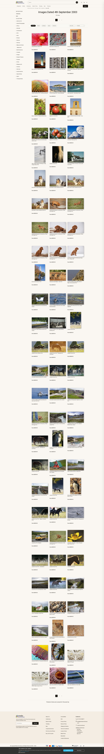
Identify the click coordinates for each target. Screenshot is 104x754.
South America (20, 71)
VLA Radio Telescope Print (72, 139)
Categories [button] (19, 6)
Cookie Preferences (65, 738)
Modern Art (19, 47)
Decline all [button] (79, 750)
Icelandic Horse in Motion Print (37, 353)
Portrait (38, 25)
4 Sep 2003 (47, 8)
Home (33, 8)
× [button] (102, 748)
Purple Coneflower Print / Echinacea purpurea (40, 93)
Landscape (44, 25)
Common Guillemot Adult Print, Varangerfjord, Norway (75, 520)
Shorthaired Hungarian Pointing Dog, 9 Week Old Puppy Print (57, 211)
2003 (40, 8)
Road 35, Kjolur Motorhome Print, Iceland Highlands (74, 306)
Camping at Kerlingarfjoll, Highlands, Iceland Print (75, 400)
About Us (48, 716)
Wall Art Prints (30, 8)
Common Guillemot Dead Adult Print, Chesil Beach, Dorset (57, 614)
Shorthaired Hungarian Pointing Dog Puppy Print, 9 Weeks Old (74, 258)
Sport (18, 76)
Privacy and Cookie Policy (25, 751)
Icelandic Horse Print (53, 163)
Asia (18, 35)
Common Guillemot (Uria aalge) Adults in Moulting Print (57, 330)
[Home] (21, 2)
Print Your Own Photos (50, 731)
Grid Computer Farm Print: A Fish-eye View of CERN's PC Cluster (75, 661)
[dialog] (52, 750)
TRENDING (18, 13)
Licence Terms (64, 731)
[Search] (77, 2)
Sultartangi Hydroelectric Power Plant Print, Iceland (39, 496)
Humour (18, 42)
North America (20, 49)
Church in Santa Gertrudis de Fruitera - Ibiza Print (75, 116)
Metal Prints (63, 733)
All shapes (33, 25)
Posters (18, 59)
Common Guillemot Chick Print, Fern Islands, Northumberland (57, 306)
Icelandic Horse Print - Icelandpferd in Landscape (56, 354)
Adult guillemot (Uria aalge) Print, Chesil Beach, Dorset (74, 496)
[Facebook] (81, 746)
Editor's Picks (35, 6)
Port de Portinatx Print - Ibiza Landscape (57, 93)
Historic (18, 40)
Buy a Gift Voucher (49, 733)
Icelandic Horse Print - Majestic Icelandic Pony (39, 520)
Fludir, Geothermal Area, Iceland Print (73, 471)
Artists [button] (23, 6)
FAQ (61, 719)
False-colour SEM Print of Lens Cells (73, 684)
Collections (29, 6)
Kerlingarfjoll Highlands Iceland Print (73, 613)
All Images (36, 8)
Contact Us (78, 716)
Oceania (18, 52)
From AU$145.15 (35, 49)
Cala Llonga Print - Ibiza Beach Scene (74, 93)
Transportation (20, 78)
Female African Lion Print (71, 637)
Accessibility (63, 716)
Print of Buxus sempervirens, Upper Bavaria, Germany (75, 70)
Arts (17, 33)
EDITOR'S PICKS (19, 11)
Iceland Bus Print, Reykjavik (36, 542)
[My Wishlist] (81, 2)
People (18, 54)
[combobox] (52, 2)
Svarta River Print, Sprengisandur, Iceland (39, 589)
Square (49, 25)
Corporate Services (50, 728)
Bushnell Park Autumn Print (36, 281)
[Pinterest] (84, 746)
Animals (18, 28)
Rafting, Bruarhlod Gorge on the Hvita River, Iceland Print (57, 424)
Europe (18, 37)
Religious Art (19, 64)
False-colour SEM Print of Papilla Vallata (57, 684)
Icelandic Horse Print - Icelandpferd (38, 566)
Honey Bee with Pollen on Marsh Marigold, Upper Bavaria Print (74, 543)
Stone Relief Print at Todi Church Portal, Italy (57, 69)
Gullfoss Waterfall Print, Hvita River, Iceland (39, 637)
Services (18, 69)
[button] (40, 752)
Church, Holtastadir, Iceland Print (37, 613)
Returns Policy (64, 723)
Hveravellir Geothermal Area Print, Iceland (39, 377)
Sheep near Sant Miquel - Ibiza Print (56, 281)
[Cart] (84, 2)
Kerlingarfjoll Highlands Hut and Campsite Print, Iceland (57, 472)
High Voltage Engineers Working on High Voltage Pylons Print (39, 164)
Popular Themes (20, 57)
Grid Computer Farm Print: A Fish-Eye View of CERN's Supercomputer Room (40, 685)
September (43, 8)
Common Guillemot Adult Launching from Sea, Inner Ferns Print (39, 400)
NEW (17, 16)
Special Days (19, 73)
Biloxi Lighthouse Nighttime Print (37, 69)
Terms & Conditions (65, 728)
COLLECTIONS (19, 18)
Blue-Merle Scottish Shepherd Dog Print (39, 187)
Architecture (19, 30)
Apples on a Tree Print (53, 139)
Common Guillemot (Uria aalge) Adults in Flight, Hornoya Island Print (74, 282)
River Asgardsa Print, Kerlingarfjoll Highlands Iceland (75, 590)
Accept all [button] (68, 750)
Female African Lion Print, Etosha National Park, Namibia (57, 638)
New (45, 6)
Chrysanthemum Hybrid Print (37, 46)
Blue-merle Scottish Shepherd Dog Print (74, 187)
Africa (18, 25)
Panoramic (54, 25)
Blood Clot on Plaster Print (54, 46)
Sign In (85, 6)
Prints (18, 61)
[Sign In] (87, 2)
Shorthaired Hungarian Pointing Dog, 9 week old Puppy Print (57, 543)
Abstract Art (19, 21)
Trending (40, 6)
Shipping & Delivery (64, 726)
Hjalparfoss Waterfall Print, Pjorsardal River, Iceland (39, 306)
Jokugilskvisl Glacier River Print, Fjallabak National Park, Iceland (74, 424)
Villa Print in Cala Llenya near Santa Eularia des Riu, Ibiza (39, 140)
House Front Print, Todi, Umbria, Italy (73, 46)
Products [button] (49, 6)
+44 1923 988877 (80, 719)
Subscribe (35, 723)
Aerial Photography (20, 23)
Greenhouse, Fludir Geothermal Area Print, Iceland (39, 330)
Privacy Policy (63, 721)
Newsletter (63, 735)
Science (18, 66)
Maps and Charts (20, 45)
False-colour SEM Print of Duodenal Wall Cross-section (57, 661)
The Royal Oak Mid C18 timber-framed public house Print (75, 164)
